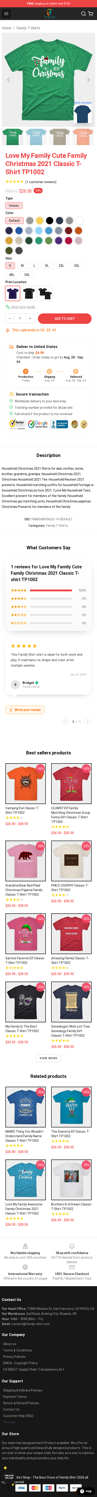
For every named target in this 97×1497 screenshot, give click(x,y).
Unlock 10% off (9, 1476)
